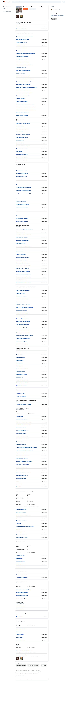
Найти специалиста (7, 6)
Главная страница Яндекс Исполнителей (7, 2)
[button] (25, 9)
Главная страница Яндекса (3, 2)
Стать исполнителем (7, 11)
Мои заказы (6, 8)
